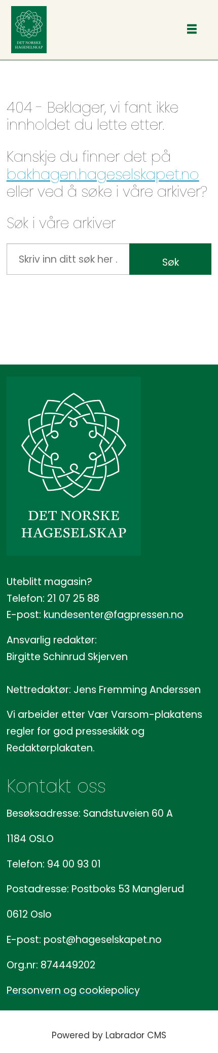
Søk (170, 262)
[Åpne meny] (192, 29)
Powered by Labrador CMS (109, 1035)
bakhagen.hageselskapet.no (103, 174)
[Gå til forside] (29, 29)
